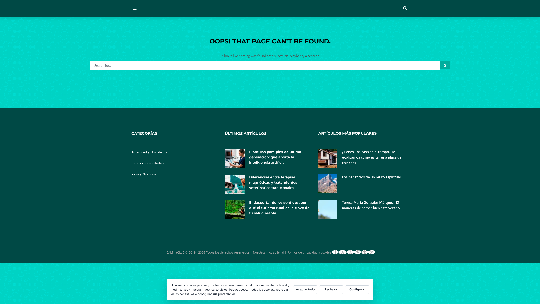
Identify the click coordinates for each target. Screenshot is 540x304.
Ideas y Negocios (143, 174)
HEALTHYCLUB (175, 252)
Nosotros (259, 252)
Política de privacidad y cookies (309, 252)
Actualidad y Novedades (149, 152)
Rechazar (331, 289)
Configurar (357, 289)
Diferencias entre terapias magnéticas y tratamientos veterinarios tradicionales (273, 182)
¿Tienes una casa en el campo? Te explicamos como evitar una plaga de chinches (371, 157)
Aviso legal (276, 252)
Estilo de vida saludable (148, 163)
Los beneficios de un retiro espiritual (371, 177)
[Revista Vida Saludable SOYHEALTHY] (195, 8)
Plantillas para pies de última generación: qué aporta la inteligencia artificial (275, 157)
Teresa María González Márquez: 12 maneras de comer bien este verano (371, 205)
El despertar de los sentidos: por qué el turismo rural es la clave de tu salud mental (279, 208)
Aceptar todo (305, 289)
